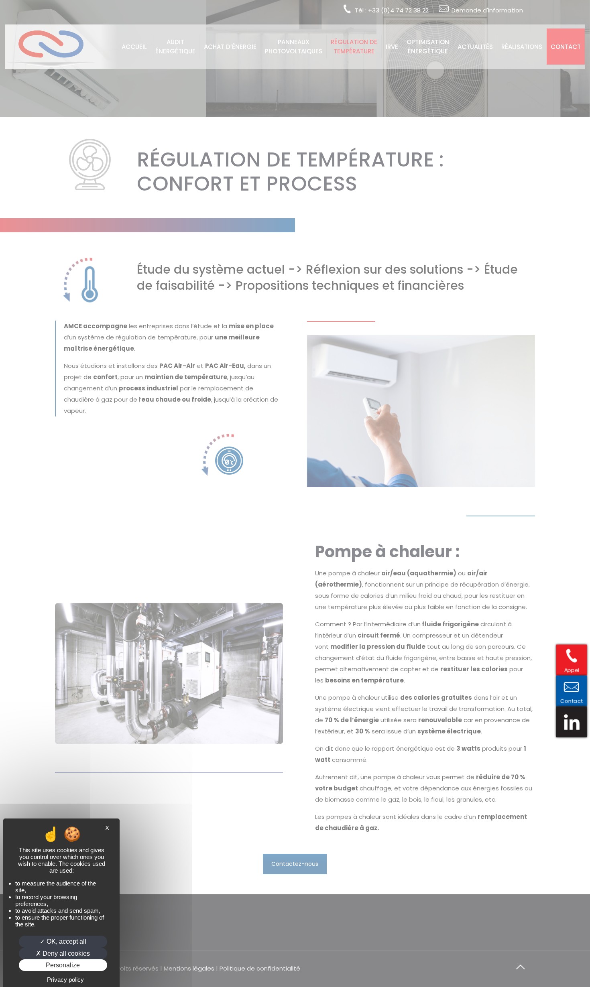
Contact (574, 700)
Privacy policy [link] (65, 979)
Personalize (63, 965)
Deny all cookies (65, 953)
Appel (575, 669)
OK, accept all (65, 941)
